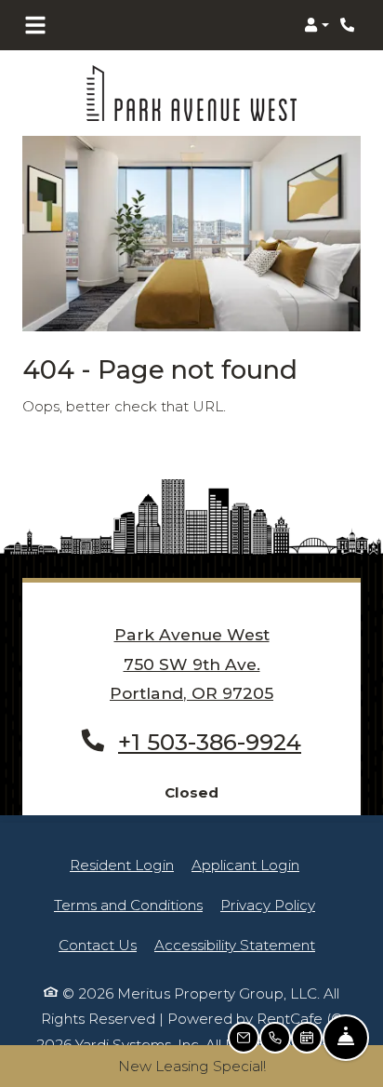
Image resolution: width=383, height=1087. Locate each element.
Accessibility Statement (234, 944)
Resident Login (122, 864)
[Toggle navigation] (35, 25)
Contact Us (98, 945)
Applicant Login (245, 864)
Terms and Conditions (128, 904)
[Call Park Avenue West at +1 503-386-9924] (349, 25)
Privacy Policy (267, 904)
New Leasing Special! (192, 1066)
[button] (316, 25)
